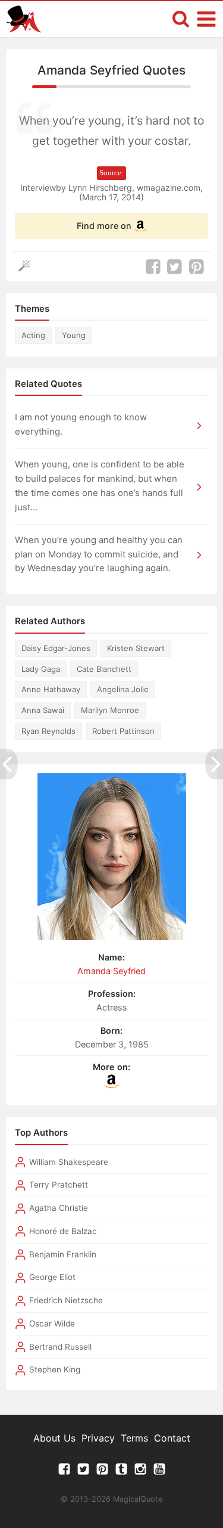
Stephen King (54, 1369)
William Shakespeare (68, 1162)
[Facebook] (64, 1472)
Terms (134, 1438)
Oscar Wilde (52, 1323)
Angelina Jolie (123, 689)
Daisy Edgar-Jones (55, 648)
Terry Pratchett (58, 1184)
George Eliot (52, 1277)
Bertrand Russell (60, 1347)
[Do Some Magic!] (27, 266)
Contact (172, 1438)
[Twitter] (83, 1472)
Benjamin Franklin (62, 1254)
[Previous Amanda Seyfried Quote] (9, 764)
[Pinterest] (102, 1472)
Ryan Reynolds (48, 731)
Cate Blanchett (104, 669)
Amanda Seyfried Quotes (111, 70)
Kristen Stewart (136, 648)
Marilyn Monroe (110, 710)
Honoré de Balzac (63, 1231)
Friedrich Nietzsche (66, 1300)
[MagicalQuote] (24, 19)
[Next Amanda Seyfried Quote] (214, 764)
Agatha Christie (58, 1208)
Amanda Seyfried (111, 971)
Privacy (98, 1438)
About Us (54, 1438)
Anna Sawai (42, 710)
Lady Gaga (40, 669)
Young (74, 335)
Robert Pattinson (123, 731)
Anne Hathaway (50, 689)
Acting (33, 335)
